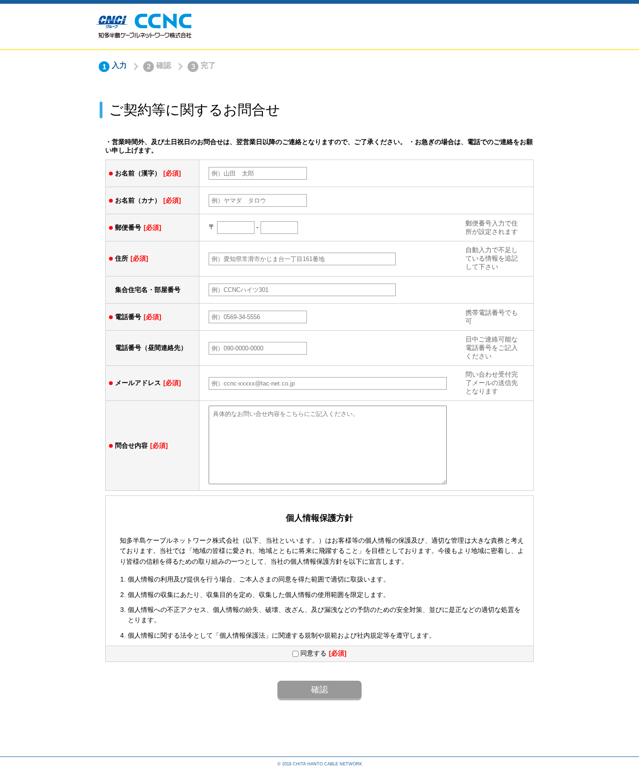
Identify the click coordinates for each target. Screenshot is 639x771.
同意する (312, 653)
